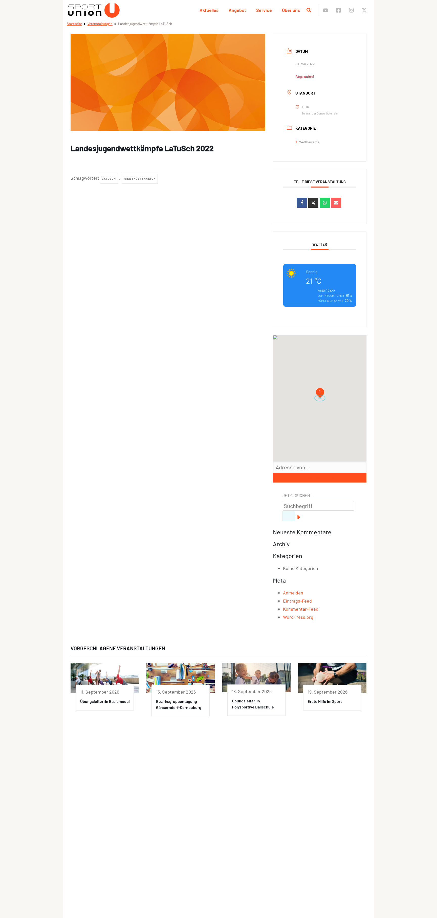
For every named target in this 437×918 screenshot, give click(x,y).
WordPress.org (298, 617)
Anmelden (293, 592)
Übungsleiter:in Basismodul (105, 701)
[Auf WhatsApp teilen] (325, 203)
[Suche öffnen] (308, 10)
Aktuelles (209, 10)
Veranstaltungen (100, 23)
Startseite (74, 23)
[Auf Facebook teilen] (302, 203)
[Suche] (288, 516)
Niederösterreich (140, 178)
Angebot (237, 10)
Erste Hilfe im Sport (325, 701)
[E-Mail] (336, 203)
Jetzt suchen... (297, 495)
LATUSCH (109, 178)
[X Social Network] (313, 203)
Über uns (291, 10)
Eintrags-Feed (297, 601)
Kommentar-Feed (300, 609)
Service (264, 10)
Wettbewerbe (309, 142)
